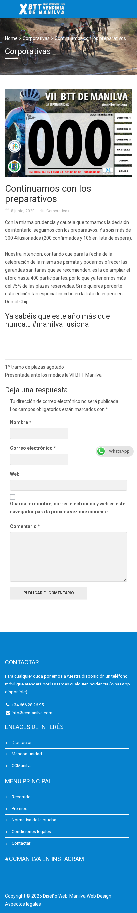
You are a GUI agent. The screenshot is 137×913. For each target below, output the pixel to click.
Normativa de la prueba (34, 819)
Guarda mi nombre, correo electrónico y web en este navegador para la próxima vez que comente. (67, 507)
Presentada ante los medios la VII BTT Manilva (53, 375)
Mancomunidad (27, 753)
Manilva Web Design (90, 896)
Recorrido (21, 796)
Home (11, 38)
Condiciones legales (31, 831)
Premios (19, 808)
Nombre (20, 422)
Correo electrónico (33, 448)
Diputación (22, 742)
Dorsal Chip (17, 301)
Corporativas (57, 211)
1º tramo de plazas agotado (34, 367)
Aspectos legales (23, 904)
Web (14, 474)
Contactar (21, 843)
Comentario (25, 526)
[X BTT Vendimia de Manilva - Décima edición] (42, 8)
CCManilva (22, 765)
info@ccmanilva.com (32, 712)
